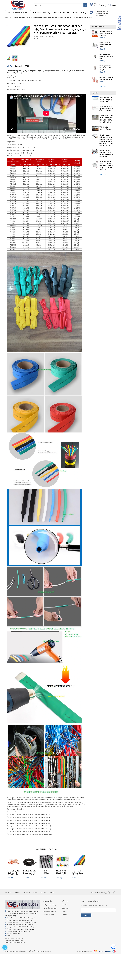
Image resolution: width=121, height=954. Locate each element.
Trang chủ (37, 13)
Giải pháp (74, 13)
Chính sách (18, 66)
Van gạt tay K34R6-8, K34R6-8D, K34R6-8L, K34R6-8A (105, 33)
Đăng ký (64, 911)
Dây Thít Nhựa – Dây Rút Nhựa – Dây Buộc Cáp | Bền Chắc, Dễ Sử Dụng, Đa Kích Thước (46, 875)
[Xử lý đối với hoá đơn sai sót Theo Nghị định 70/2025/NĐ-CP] (95, 98)
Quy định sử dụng (48, 915)
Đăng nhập (65, 908)
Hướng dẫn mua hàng (49, 905)
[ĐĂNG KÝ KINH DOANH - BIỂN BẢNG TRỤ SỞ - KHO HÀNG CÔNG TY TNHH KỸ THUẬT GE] (95, 117)
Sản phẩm (57, 13)
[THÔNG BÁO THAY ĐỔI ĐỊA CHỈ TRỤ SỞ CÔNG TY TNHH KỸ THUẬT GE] (95, 107)
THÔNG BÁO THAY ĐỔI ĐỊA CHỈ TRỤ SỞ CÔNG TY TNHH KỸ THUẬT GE (106, 109)
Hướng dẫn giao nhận (49, 911)
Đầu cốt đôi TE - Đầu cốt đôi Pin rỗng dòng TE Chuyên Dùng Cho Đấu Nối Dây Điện (62, 875)
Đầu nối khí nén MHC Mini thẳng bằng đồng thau (106, 56)
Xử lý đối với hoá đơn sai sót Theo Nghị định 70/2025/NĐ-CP (106, 100)
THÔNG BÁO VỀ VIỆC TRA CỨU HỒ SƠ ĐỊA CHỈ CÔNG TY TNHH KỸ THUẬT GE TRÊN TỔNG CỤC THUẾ (106, 166)
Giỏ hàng (64, 915)
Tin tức (66, 13)
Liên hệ (83, 13)
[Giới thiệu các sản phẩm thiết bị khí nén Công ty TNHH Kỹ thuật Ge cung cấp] (95, 151)
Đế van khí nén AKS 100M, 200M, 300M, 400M (105, 45)
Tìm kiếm (64, 905)
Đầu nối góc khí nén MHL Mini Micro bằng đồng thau (105, 68)
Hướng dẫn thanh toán (50, 908)
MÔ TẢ (9, 66)
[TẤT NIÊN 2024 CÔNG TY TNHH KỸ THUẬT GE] (95, 128)
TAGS (27, 66)
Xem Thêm (103, 86)
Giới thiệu (47, 13)
